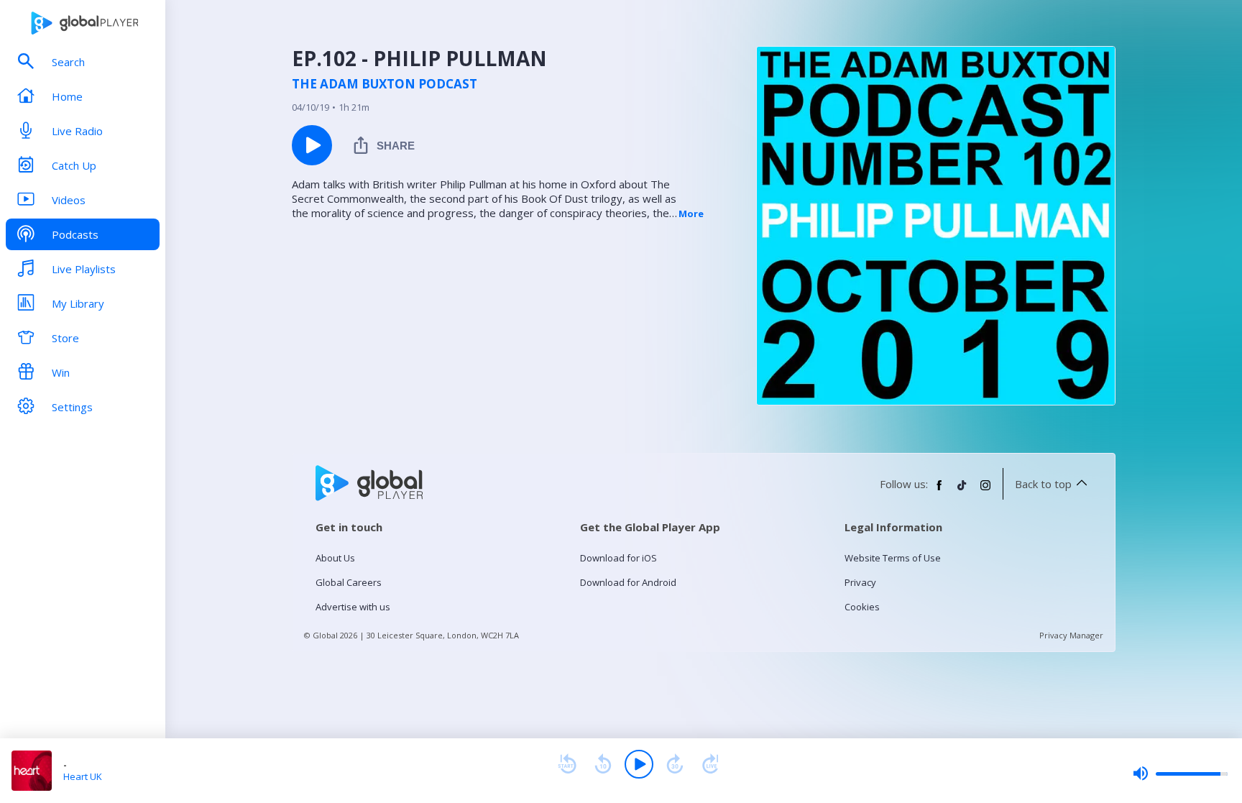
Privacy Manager (1071, 635)
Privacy (860, 582)
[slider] (1180, 773)
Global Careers (349, 582)
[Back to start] (567, 764)
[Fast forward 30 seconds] (675, 764)
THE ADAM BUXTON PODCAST (384, 84)
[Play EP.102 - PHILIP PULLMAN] (312, 145)
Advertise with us (353, 606)
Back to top (1043, 484)
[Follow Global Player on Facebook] (939, 491)
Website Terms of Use (893, 557)
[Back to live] (710, 764)
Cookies (862, 606)
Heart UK (82, 776)
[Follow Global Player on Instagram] (985, 491)
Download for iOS (618, 557)
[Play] (639, 764)
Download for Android (628, 582)
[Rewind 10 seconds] (603, 764)
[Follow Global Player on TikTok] (962, 491)
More (691, 213)
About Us (335, 557)
